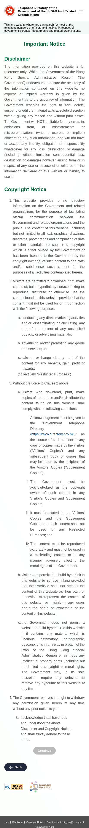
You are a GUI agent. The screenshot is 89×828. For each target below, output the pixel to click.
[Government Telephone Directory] (9, 10)
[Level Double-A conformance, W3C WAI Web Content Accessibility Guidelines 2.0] (13, 787)
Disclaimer (17, 822)
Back (18, 767)
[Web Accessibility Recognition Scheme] (41, 787)
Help (7, 822)
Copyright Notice (35, 822)
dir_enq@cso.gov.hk (73, 822)
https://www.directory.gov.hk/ (52, 434)
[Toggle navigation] (82, 11)
